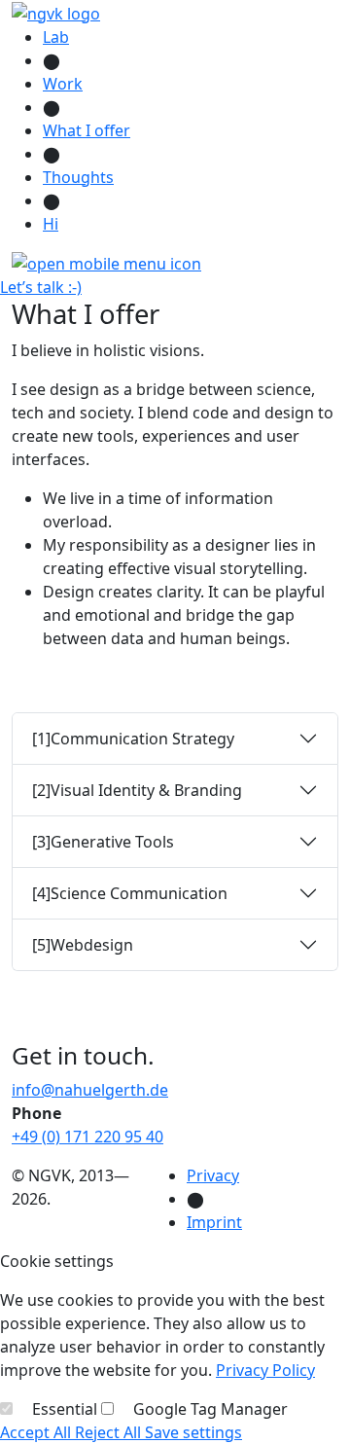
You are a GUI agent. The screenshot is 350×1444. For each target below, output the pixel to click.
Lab (56, 37)
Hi (50, 224)
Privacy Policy (265, 1370)
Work (63, 83)
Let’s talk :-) (41, 287)
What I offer (86, 130)
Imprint (214, 1222)
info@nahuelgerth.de (90, 1090)
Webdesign (82, 945)
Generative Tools (103, 841)
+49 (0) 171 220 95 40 (87, 1136)
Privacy (213, 1175)
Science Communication (130, 893)
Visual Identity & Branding (137, 790)
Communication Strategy (133, 738)
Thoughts (78, 177)
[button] (106, 262)
